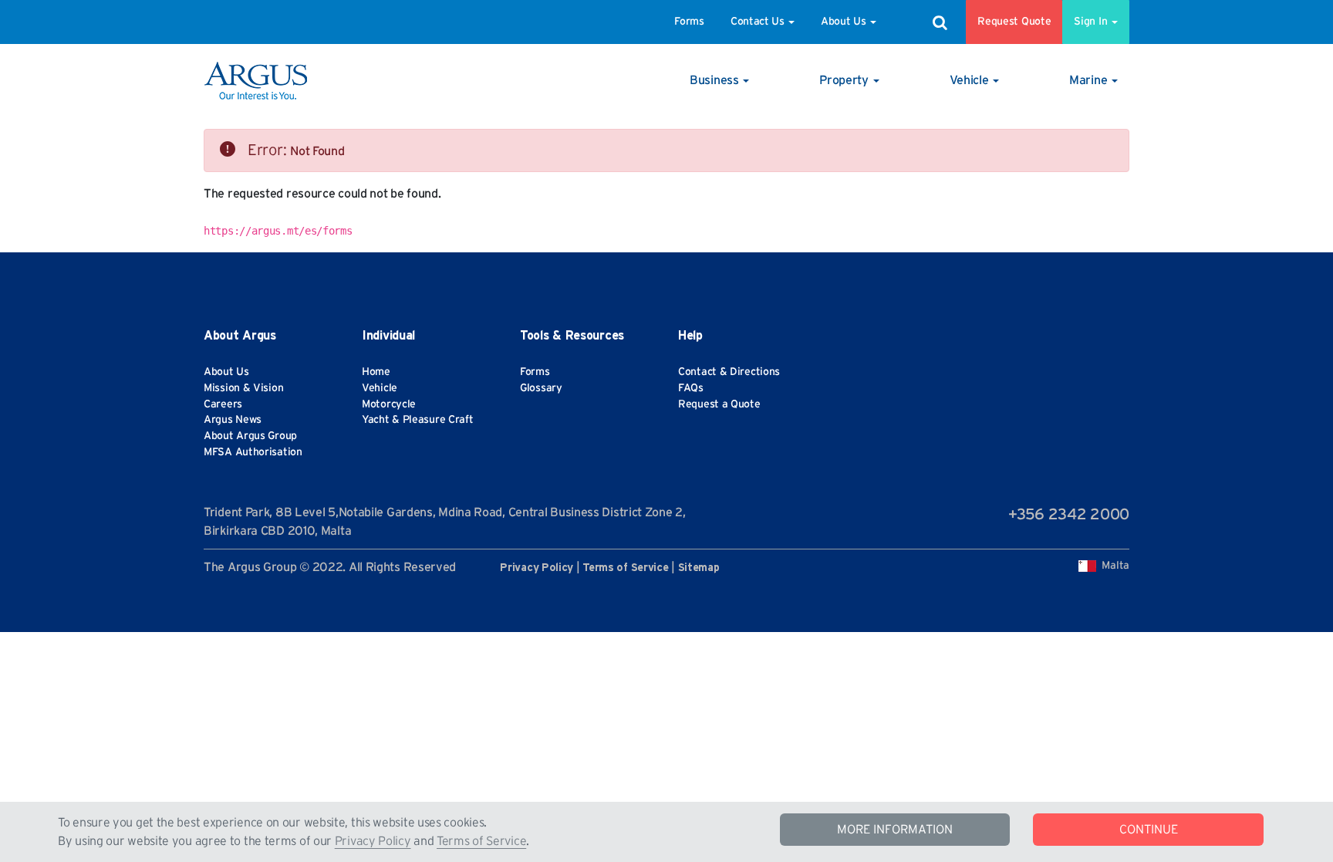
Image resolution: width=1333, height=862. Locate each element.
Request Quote (1014, 21)
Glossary (541, 388)
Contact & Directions (729, 372)
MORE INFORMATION (895, 829)
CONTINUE (1148, 829)
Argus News (233, 419)
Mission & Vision (243, 388)
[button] (719, 80)
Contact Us (758, 21)
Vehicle (379, 388)
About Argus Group (250, 436)
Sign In (1092, 21)
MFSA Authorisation (253, 452)
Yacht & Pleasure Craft (417, 419)
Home (376, 372)
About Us (843, 21)
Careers (223, 404)
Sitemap (699, 568)
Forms (689, 21)
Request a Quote (719, 404)
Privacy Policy (373, 841)
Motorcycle (389, 404)
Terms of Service (481, 841)
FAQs (691, 388)
